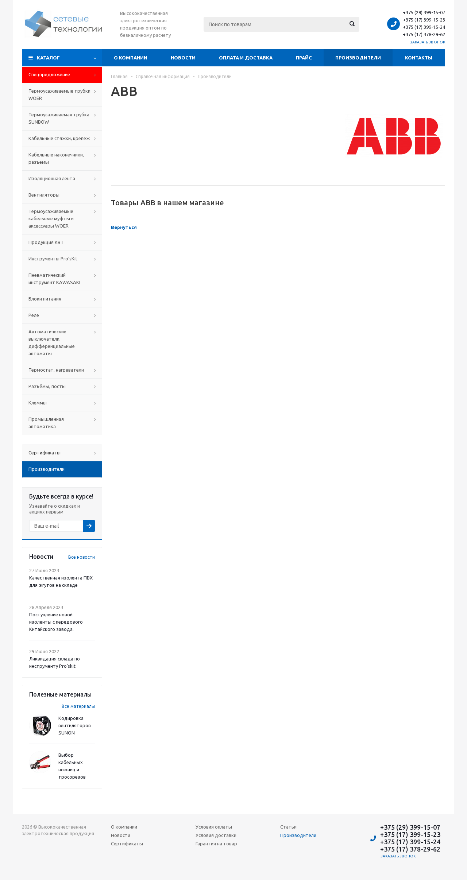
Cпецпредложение (49, 74)
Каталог (48, 57)
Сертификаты (127, 843)
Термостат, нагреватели (56, 369)
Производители (358, 57)
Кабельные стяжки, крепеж (59, 138)
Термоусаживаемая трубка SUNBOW (58, 118)
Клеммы (37, 402)
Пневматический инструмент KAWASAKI (54, 278)
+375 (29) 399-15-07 (424, 12)
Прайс (304, 57)
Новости (183, 57)
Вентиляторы (43, 194)
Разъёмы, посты (47, 386)
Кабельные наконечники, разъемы (56, 158)
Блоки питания (44, 298)
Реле (33, 315)
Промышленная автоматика (46, 422)
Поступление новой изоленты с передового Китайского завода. (56, 622)
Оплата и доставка (246, 57)
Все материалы (78, 706)
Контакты (418, 57)
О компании (130, 57)
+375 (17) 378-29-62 (424, 34)
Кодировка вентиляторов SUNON (74, 725)
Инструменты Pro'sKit (52, 258)
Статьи (288, 826)
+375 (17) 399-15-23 (424, 19)
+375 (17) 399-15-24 (424, 27)
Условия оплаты (214, 826)
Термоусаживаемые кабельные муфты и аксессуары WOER (51, 218)
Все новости (81, 557)
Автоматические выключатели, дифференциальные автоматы (51, 342)
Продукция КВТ (46, 242)
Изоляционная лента (51, 178)
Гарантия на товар (216, 843)
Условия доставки (216, 835)
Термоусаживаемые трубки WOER (59, 94)
